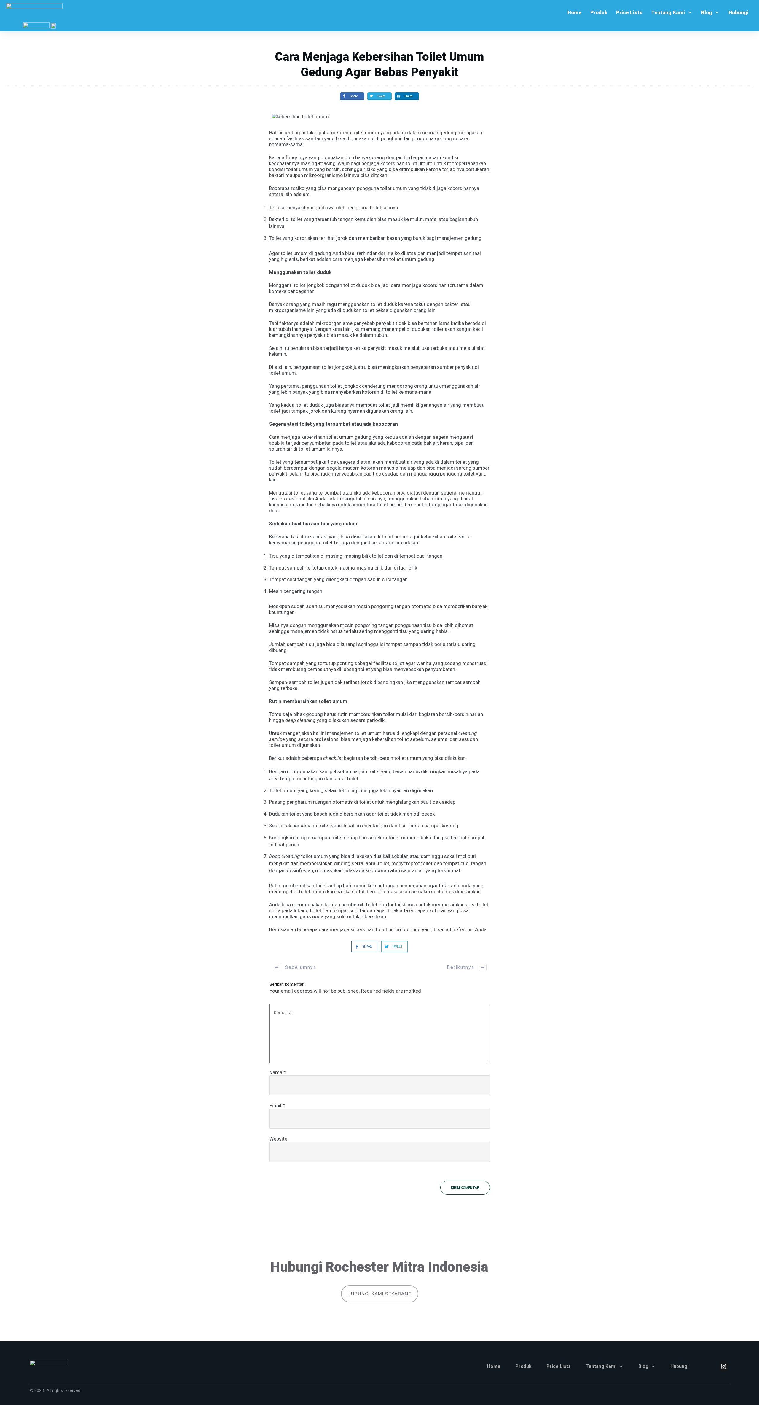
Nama (277, 1072)
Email (277, 1106)
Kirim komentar (465, 1188)
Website (278, 1139)
